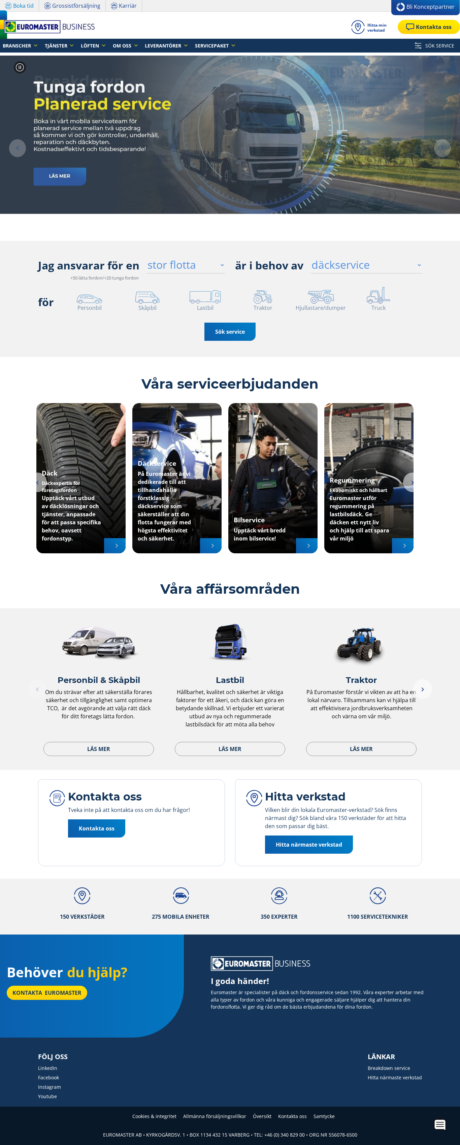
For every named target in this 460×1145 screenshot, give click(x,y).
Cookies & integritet (154, 1116)
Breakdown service (389, 1068)
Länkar (381, 1056)
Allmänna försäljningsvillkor (214, 1116)
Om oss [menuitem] (123, 45)
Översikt (262, 1116)
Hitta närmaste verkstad (395, 1077)
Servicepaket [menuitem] (212, 45)
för (46, 302)
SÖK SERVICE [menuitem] (439, 45)
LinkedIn (47, 1068)
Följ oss (53, 1056)
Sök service (230, 331)
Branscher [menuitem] (17, 45)
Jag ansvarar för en (88, 265)
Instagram (49, 1087)
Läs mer (98, 749)
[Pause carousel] (20, 67)
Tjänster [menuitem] (57, 45)
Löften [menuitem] (90, 45)
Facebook (48, 1077)
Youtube (47, 1096)
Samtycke (324, 1116)
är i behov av (269, 265)
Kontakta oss (292, 1116)
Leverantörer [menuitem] (164, 45)
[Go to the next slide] (442, 148)
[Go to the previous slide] (17, 148)
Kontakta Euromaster (46, 992)
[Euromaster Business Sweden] (47, 27)
